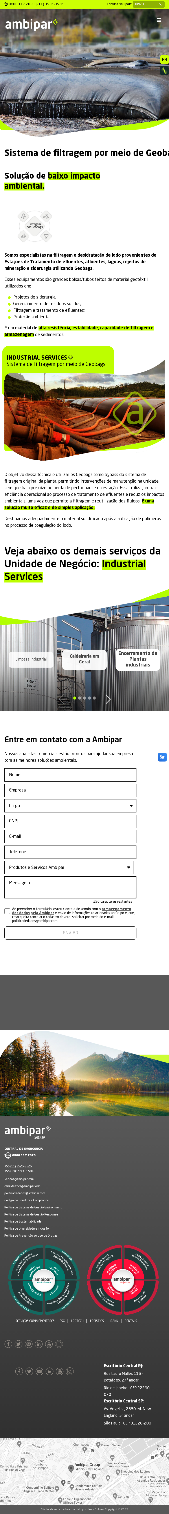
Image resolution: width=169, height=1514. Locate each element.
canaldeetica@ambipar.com (22, 1186)
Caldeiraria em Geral (84, 659)
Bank (114, 1321)
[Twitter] (20, 1344)
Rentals (131, 1321)
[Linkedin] (40, 1344)
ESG (62, 1321)
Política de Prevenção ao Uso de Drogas (30, 1235)
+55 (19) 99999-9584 (18, 1171)
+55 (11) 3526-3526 (18, 1166)
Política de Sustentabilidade (23, 1221)
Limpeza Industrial (31, 659)
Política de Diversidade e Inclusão (26, 1228)
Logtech (77, 1321)
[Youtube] (50, 1344)
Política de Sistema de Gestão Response (31, 1214)
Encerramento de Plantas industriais (137, 659)
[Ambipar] (31, 25)
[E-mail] (30, 1344)
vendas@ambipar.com (19, 1179)
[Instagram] (60, 1344)
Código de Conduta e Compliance (26, 1200)
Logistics (97, 1321)
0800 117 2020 (24, 1155)
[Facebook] (9, 1344)
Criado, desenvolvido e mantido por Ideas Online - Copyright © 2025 (84, 1509)
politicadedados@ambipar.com (24, 1193)
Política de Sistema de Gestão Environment (33, 1207)
